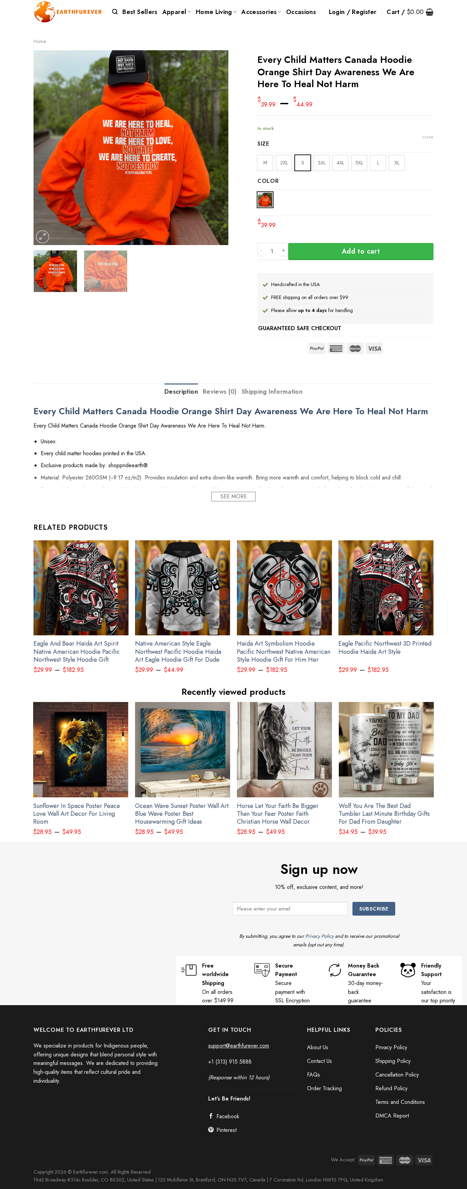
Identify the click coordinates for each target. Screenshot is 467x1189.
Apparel (174, 12)
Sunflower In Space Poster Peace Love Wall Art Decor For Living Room (76, 814)
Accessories (259, 12)
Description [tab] (181, 391)
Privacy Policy (319, 936)
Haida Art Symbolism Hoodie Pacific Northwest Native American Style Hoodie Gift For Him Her (283, 652)
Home (40, 41)
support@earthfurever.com (238, 1046)
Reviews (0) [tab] (220, 391)
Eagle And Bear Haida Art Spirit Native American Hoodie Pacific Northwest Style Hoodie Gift (77, 652)
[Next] (216, 147)
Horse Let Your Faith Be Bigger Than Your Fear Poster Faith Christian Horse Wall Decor (278, 814)
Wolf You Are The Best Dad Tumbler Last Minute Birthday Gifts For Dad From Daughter (384, 814)
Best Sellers (139, 12)
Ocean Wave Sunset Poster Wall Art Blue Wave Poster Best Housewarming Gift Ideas (182, 814)
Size (263, 144)
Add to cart (361, 251)
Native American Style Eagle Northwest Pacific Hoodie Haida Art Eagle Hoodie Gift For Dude (178, 652)
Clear (428, 137)
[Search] (115, 11)
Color (268, 181)
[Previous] (46, 147)
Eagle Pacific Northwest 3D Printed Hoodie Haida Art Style (384, 648)
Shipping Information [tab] (272, 391)
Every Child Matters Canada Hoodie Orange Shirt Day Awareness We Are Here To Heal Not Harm (231, 411)
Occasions (301, 12)
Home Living (214, 12)
